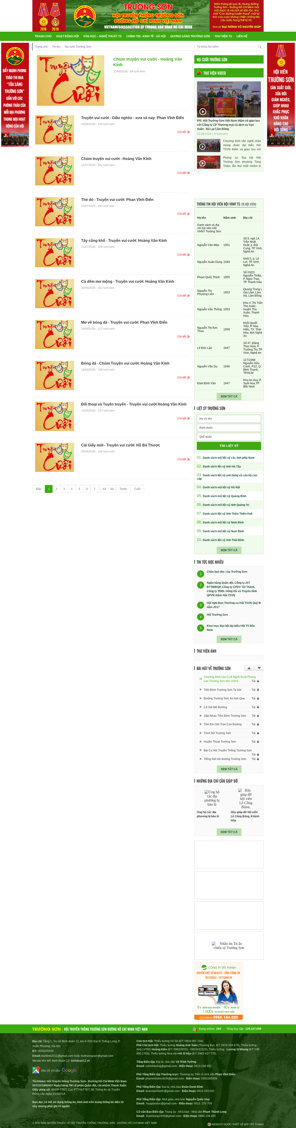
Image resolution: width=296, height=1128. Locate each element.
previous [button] (249, 668)
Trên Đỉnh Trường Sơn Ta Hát (222, 689)
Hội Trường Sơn (217, 615)
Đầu (38, 489)
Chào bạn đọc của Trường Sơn (227, 572)
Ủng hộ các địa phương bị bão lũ (208, 814)
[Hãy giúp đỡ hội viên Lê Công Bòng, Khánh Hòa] (246, 798)
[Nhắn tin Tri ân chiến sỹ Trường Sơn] (228, 945)
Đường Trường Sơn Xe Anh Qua (224, 698)
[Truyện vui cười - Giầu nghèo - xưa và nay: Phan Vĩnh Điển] (54, 129)
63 (104, 489)
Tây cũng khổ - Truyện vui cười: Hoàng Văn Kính (124, 241)
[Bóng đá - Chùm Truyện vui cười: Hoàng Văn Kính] (54, 375)
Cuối (137, 489)
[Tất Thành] (218, 1018)
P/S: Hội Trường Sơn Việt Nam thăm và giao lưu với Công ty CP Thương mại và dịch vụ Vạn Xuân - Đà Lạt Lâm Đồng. (228, 125)
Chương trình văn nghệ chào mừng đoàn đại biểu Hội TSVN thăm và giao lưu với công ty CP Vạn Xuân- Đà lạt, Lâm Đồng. (242, 145)
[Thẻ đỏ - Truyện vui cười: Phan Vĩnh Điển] (54, 211)
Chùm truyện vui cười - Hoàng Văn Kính (147, 62)
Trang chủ (43, 36)
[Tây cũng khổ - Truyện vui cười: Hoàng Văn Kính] (54, 252)
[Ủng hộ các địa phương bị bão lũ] (212, 798)
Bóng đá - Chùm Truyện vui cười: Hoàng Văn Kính (125, 363)
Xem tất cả (229, 396)
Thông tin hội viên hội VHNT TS (226, 203)
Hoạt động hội (67, 36)
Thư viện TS (223, 36)
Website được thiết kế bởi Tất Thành (237, 1124)
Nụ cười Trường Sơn (78, 46)
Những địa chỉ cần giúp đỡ (217, 781)
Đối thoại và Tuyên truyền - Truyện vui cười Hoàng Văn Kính (134, 404)
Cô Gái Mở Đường (215, 707)
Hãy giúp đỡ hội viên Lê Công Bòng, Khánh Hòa (245, 816)
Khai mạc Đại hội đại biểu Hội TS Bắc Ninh (231, 628)
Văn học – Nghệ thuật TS (102, 36)
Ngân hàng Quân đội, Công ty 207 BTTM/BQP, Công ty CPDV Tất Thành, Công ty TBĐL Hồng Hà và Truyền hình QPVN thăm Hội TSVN (232, 589)
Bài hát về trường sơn (214, 668)
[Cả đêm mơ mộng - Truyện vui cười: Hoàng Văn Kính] (54, 293)
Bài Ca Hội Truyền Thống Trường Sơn (228, 750)
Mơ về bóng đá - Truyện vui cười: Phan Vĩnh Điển (124, 322)
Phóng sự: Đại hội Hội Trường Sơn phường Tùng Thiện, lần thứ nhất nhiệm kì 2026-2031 (242, 162)
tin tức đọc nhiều (210, 562)
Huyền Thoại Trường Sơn (220, 741)
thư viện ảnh (206, 651)
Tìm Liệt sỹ (228, 446)
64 (112, 489)
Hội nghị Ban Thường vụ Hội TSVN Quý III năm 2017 (234, 605)
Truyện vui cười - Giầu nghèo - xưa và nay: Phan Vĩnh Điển (132, 118)
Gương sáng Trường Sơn (190, 36)
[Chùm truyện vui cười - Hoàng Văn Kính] (70, 80)
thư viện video (215, 73)
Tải (254, 681)
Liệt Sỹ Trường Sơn (211, 408)
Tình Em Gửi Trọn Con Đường (223, 724)
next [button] (259, 668)
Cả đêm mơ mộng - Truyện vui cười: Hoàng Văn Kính (127, 281)
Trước (123, 489)
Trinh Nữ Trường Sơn (217, 733)
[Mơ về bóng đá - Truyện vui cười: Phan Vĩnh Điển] (54, 334)
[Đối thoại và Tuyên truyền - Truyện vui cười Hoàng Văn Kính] (54, 416)
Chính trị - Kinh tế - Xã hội (146, 36)
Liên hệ (242, 36)
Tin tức (56, 46)
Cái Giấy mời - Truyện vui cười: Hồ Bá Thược (120, 445)
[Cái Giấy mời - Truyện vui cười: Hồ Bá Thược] (54, 457)
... (100, 489)
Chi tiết (181, 132)
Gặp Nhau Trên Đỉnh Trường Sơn (225, 715)
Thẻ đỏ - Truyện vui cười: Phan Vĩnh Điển (117, 200)
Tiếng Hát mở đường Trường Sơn (225, 759)
